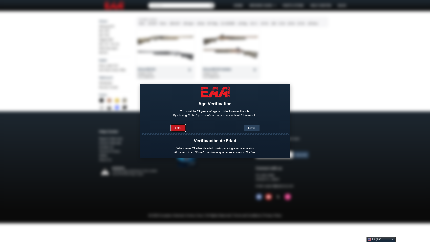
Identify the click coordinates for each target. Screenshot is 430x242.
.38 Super (188, 23)
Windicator (106, 83)
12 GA (282, 23)
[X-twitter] (278, 197)
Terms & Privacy (109, 151)
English (376, 239)
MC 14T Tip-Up (109, 44)
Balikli (103, 60)
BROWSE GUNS (261, 5)
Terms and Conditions (247, 215)
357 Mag (212, 23)
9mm (142, 23)
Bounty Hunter (108, 87)
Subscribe (301, 154)
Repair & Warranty (111, 138)
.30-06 (264, 23)
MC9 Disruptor (108, 48)
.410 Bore (312, 23)
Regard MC (106, 39)
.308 (273, 23)
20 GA (301, 23)
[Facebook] (259, 197)
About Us (105, 159)
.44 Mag (242, 23)
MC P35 (104, 35)
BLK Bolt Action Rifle (112, 70)
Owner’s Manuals (110, 143)
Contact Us (106, 147)
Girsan (103, 21)
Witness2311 (106, 26)
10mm (163, 23)
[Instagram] (288, 197)
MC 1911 (104, 30)
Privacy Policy (272, 215)
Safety (103, 155)
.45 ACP (152, 23)
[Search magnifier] (211, 5)
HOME (238, 5)
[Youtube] (268, 197)
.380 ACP (174, 23)
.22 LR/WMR (227, 23)
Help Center (320, 5)
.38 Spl (200, 23)
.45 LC (253, 23)
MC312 (103, 52)
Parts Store (293, 5)
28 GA (291, 23)
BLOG (342, 5)
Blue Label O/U (108, 65)
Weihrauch (106, 77)
